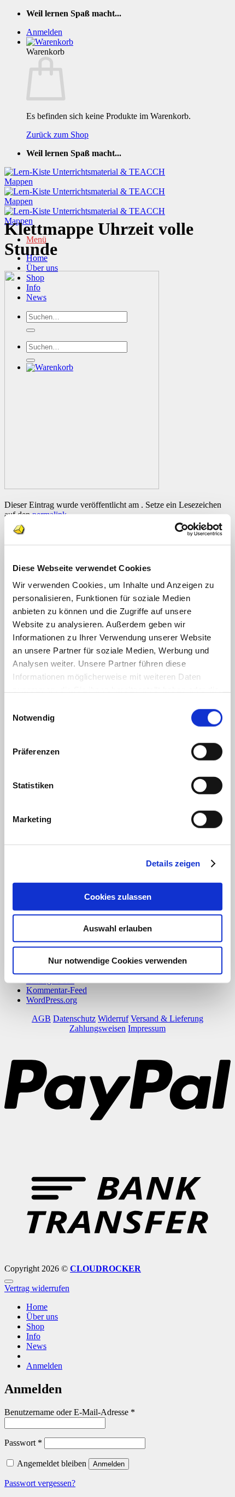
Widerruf (113, 1018)
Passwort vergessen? (39, 1483)
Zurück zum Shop (57, 134)
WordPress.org (51, 1000)
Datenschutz (74, 1018)
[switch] (206, 751)
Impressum (147, 1028)
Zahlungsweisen (97, 1028)
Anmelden (109, 1464)
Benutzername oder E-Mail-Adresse (69, 1412)
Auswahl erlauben (117, 928)
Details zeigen (173, 863)
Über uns (42, 267)
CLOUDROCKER (105, 1268)
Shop (35, 1326)
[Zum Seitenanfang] (8, 1281)
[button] (44, 32)
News (36, 1346)
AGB (41, 1018)
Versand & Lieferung (167, 1018)
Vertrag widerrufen (36, 1288)
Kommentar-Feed (56, 990)
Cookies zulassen (117, 896)
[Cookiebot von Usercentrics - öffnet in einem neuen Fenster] (174, 529)
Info (33, 1336)
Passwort (23, 1442)
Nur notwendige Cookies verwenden (117, 960)
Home (37, 1306)
